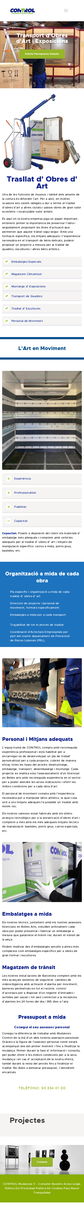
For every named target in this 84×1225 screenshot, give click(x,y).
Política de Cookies (49, 1188)
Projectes (27, 1120)
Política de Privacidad (20, 1188)
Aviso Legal (72, 1184)
